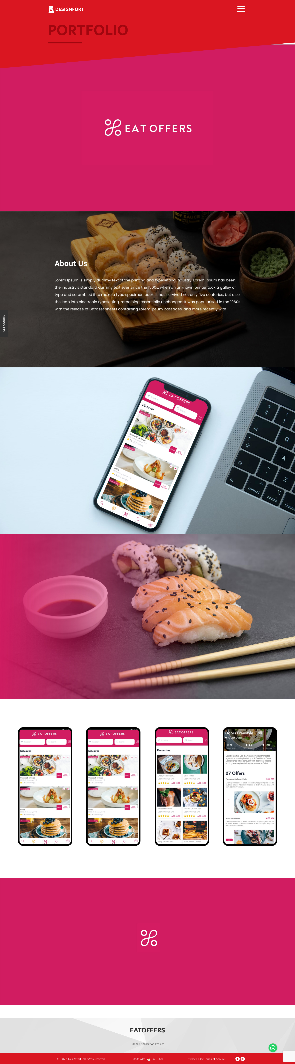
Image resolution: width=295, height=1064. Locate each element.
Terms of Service (214, 1059)
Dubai (159, 1059)
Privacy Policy (195, 1059)
